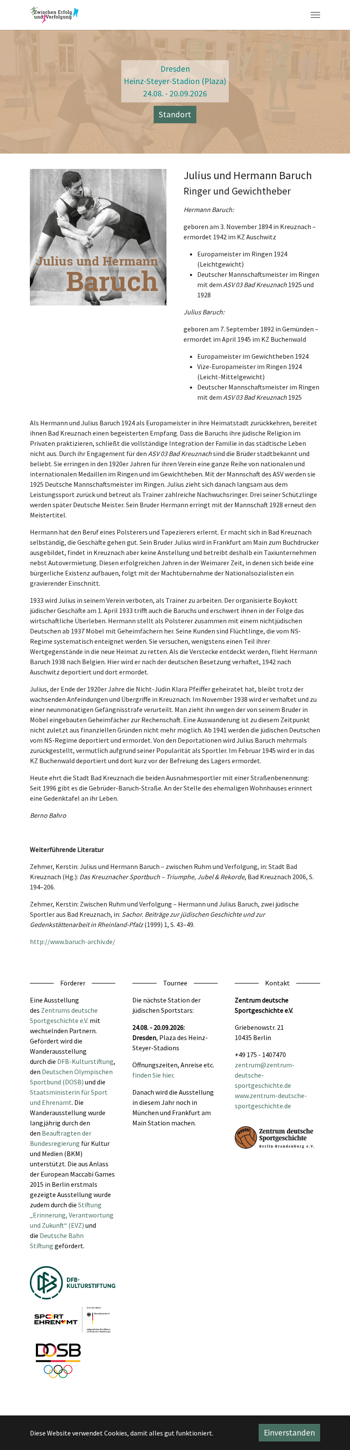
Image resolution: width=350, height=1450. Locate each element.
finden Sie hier (152, 1075)
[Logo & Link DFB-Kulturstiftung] (72, 1282)
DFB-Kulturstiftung (85, 1061)
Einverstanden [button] (289, 1432)
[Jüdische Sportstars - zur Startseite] (54, 15)
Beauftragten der (66, 1133)
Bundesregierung (55, 1143)
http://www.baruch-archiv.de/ (72, 941)
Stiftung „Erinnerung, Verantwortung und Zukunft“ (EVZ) (72, 1214)
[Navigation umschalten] (315, 15)
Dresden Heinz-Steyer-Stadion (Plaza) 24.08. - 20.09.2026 (175, 81)
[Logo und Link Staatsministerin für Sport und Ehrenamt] (72, 1320)
